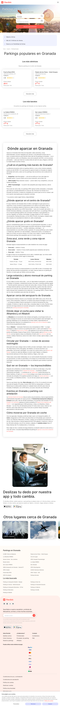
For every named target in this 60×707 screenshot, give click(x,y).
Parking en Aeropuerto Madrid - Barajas (12, 582)
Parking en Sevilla (35, 589)
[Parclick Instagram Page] (4, 604)
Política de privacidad (9, 688)
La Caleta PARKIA (35, 562)
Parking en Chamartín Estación (38, 584)
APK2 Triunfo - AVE (35, 572)
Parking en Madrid (7, 592)
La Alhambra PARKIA (8, 556)
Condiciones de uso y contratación (12, 676)
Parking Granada (15, 48)
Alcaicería (24, 374)
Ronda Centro (6, 562)
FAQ (33, 638)
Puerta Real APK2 (7, 572)
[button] (30, 16)
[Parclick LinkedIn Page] (7, 604)
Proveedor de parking (23, 638)
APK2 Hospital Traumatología (38, 559)
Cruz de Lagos (34, 556)
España (8, 48)
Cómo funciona (7, 638)
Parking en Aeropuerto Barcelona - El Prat (13, 587)
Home (4, 48)
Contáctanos (35, 636)
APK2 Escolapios (7, 575)
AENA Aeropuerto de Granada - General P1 (13, 567)
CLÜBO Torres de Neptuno (9, 554)
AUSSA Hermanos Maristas (37, 570)
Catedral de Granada (28, 370)
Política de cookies (8, 682)
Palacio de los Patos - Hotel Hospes (39, 554)
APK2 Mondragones (35, 567)
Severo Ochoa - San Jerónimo (10, 559)
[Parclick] (6, 2)
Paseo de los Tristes (22, 330)
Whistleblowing (7, 691)
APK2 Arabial (6, 570)
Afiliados (19, 640)
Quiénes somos (7, 636)
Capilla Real (34, 372)
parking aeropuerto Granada (21, 307)
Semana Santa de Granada (15, 397)
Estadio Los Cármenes (13, 402)
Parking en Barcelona (8, 589)
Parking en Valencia (35, 587)
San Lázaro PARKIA (7, 564)
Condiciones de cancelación (11, 679)
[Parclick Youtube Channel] (13, 604)
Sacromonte (42, 334)
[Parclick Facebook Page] (10, 604)
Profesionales (20, 636)
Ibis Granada (34, 564)
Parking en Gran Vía (35, 582)
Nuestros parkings (8, 640)
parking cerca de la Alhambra (39, 322)
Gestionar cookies (8, 685)
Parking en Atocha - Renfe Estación (11, 584)
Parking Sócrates (35, 575)
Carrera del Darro (44, 376)
